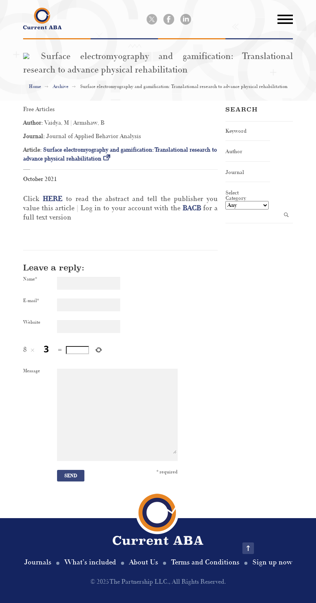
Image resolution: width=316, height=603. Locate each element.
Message (31, 371)
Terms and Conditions (205, 562)
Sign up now (272, 562)
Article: (33, 150)
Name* (30, 279)
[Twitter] (151, 19)
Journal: (34, 136)
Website (31, 322)
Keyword (236, 131)
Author (233, 151)
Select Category (235, 195)
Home (35, 87)
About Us (143, 562)
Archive (61, 87)
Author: (33, 123)
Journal (234, 172)
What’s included (90, 562)
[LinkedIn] (185, 19)
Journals (37, 562)
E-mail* (31, 301)
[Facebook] (168, 19)
